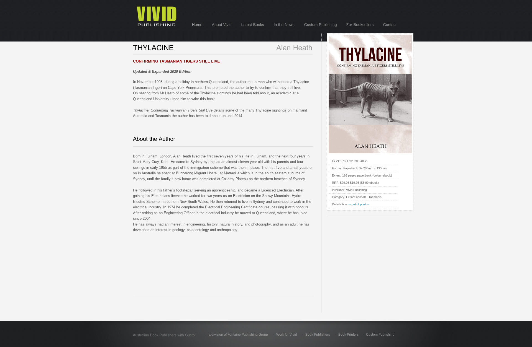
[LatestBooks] (253, 24)
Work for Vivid (286, 334)
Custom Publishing (380, 334)
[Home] (197, 24)
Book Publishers (317, 334)
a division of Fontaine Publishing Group (238, 334)
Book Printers (348, 334)
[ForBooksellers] (360, 24)
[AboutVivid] (222, 24)
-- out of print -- (359, 204)
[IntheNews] (284, 24)
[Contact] (390, 24)
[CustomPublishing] (320, 24)
